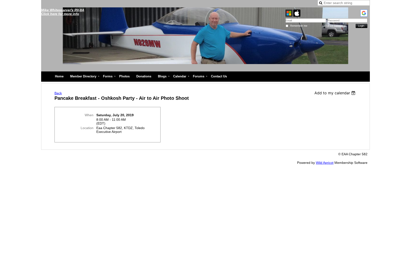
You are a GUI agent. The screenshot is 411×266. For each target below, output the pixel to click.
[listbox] (335, 93)
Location (87, 128)
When (89, 115)
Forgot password (335, 25)
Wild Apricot (324, 163)
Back (58, 93)
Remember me (298, 25)
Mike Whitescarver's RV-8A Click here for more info (62, 12)
